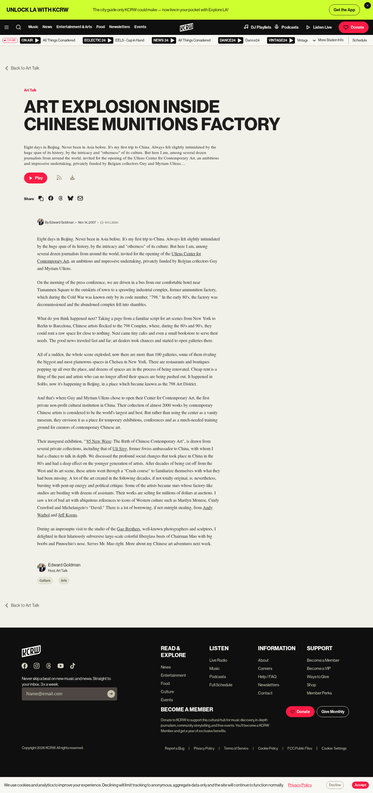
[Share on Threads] (60, 198)
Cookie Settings (334, 748)
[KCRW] (31, 656)
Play (39, 178)
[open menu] (8, 27)
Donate (357, 27)
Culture (45, 581)
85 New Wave (99, 441)
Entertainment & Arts (74, 27)
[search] (20, 27)
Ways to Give (318, 676)
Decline (335, 785)
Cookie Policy (265, 748)
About (263, 660)
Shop (311, 684)
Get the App (344, 9)
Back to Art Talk (25, 68)
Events (140, 27)
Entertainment (173, 675)
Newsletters (119, 27)
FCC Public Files (297, 748)
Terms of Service (233, 748)
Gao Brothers (128, 528)
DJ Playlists (261, 27)
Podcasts (290, 27)
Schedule (360, 40)
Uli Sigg (120, 448)
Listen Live (322, 27)
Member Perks (319, 693)
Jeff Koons (67, 515)
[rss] (59, 179)
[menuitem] (72, 178)
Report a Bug (174, 748)
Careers (265, 668)
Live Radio (218, 660)
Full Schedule (220, 684)
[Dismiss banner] (367, 5)
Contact (265, 693)
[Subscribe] (111, 694)
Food (100, 27)
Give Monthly (332, 711)
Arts (64, 581)
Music (33, 27)
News (47, 27)
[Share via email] (80, 199)
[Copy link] (41, 199)
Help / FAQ (267, 676)
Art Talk (30, 90)
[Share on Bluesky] (70, 198)
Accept (360, 785)
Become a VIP (319, 668)
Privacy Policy (201, 748)
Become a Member (323, 660)
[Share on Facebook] (51, 198)
